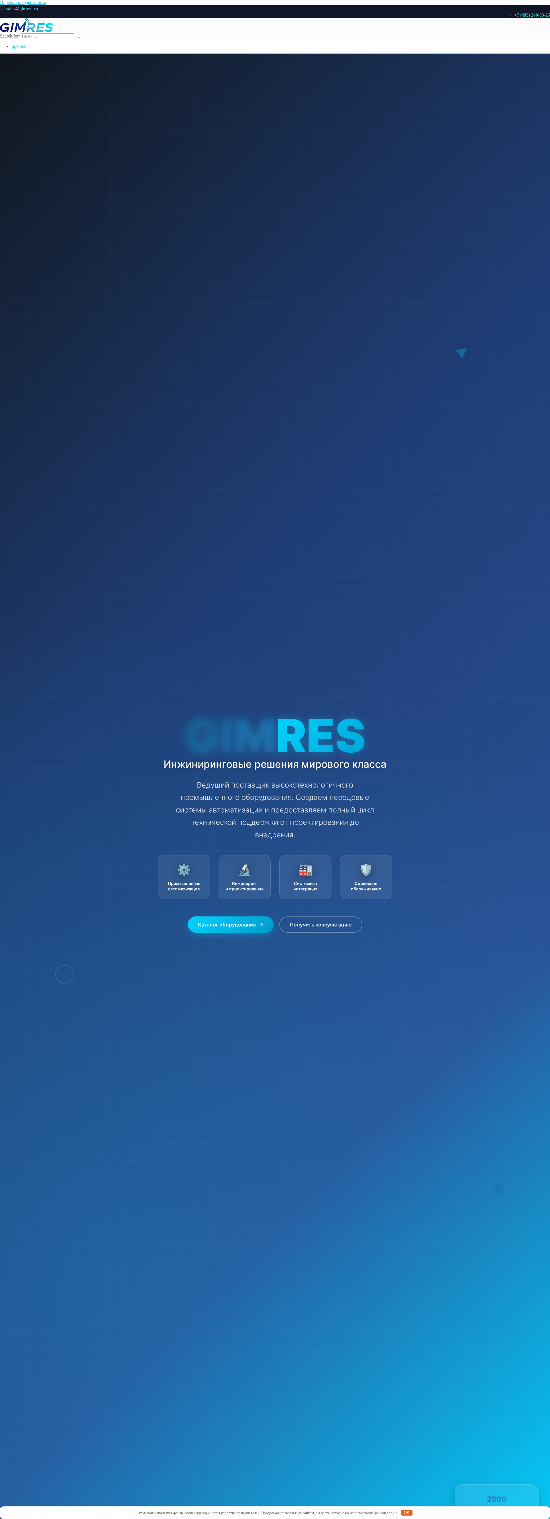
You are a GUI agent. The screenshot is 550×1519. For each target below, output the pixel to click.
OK (406, 1512)
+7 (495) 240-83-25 (532, 15)
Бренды (18, 46)
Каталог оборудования (231, 925)
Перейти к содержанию (23, 2)
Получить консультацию (321, 925)
